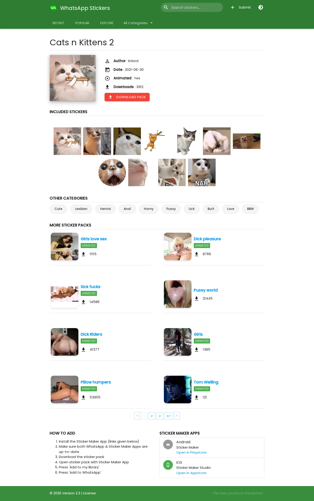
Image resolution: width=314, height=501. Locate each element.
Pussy (171, 209)
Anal (127, 209)
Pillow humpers (96, 382)
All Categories (138, 23)
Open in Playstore (191, 452)
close (216, 7)
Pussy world (206, 290)
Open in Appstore (191, 472)
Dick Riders (91, 334)
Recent (58, 23)
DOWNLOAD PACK (127, 97)
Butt (211, 209)
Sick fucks (90, 286)
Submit (240, 7)
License (89, 493)
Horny (149, 209)
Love (230, 209)
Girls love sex (94, 239)
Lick (192, 209)
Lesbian (81, 209)
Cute (58, 209)
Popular (82, 23)
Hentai (105, 209)
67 (168, 416)
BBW (250, 209)
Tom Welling (206, 382)
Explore (106, 23)
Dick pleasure (207, 239)
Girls (198, 334)
